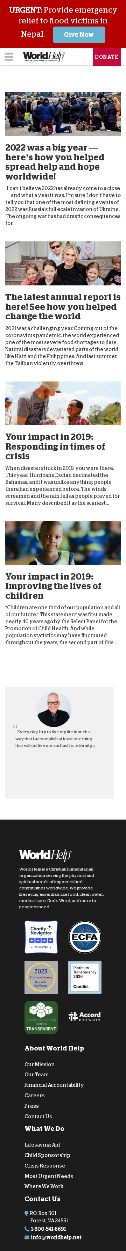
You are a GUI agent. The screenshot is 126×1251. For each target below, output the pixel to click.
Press (31, 1106)
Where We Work (44, 1186)
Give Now (79, 34)
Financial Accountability (54, 1085)
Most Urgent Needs (48, 1176)
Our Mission (39, 1064)
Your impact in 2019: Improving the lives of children (53, 586)
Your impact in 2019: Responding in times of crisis (55, 446)
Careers (34, 1095)
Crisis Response (44, 1165)
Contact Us (38, 1116)
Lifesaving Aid (42, 1144)
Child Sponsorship (47, 1155)
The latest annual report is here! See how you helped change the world (63, 307)
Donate (106, 56)
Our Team (36, 1074)
